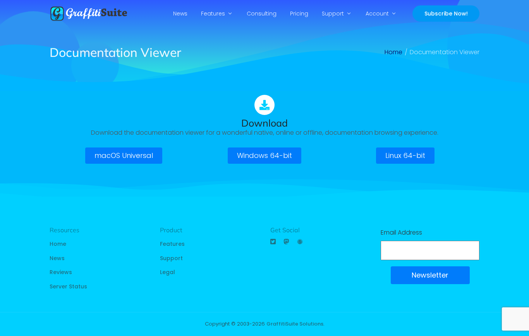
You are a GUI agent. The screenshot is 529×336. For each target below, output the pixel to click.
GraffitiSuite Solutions (294, 323)
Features (213, 13)
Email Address (401, 232)
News (180, 13)
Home (58, 244)
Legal (167, 272)
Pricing (299, 13)
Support (333, 13)
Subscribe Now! (446, 13)
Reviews (61, 272)
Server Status (68, 286)
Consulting (262, 13)
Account (377, 13)
